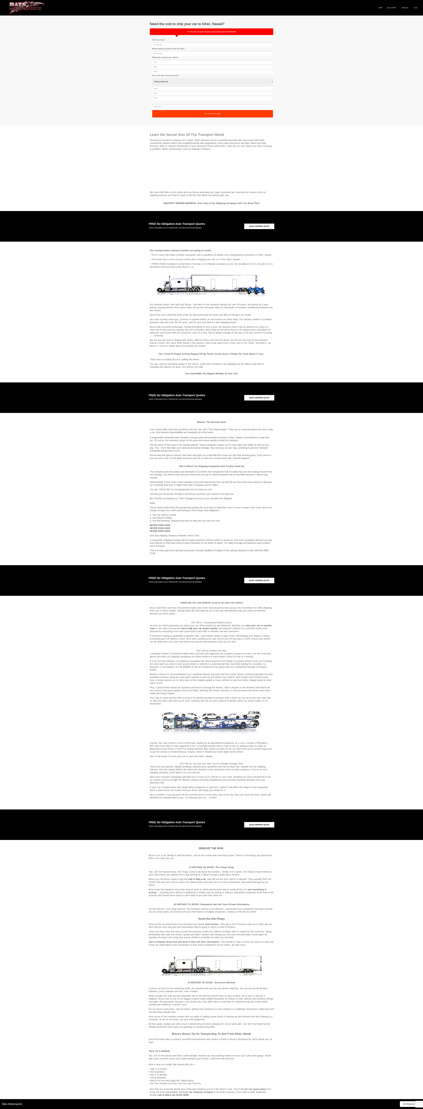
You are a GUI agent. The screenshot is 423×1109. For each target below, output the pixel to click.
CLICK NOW (182, 1095)
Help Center (391, 8)
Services (405, 8)
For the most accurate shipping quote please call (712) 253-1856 (211, 32)
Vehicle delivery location (168, 49)
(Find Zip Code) (158, 40)
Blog (415, 8)
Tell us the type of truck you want (165, 75)
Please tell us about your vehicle (165, 57)
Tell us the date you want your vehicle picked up (171, 102)
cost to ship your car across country (199, 628)
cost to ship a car (197, 879)
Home (380, 8)
